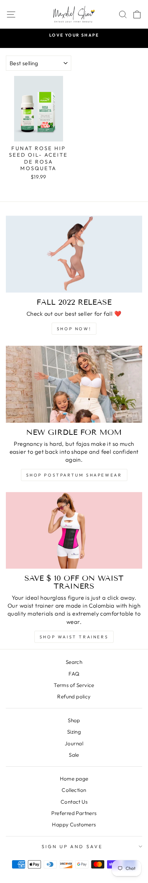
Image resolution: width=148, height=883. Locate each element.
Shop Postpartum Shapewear (74, 475)
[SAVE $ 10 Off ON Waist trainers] (74, 530)
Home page (74, 778)
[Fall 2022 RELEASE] (74, 254)
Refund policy (74, 696)
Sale (74, 755)
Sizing (74, 731)
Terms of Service (74, 685)
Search (74, 662)
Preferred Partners (73, 813)
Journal (74, 743)
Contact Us (74, 801)
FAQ (73, 673)
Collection (74, 790)
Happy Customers (74, 824)
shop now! (74, 328)
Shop (74, 720)
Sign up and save (72, 846)
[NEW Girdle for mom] (74, 384)
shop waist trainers (74, 636)
